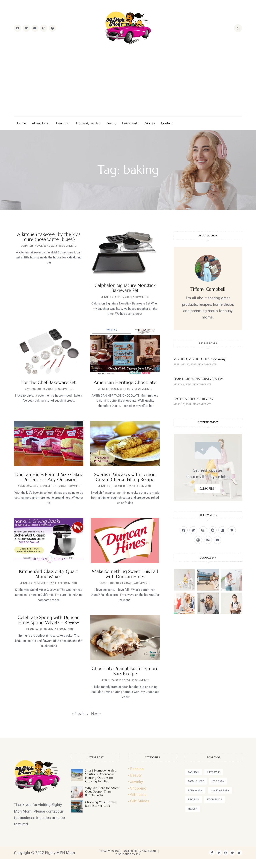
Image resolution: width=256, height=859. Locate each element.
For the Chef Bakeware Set (48, 382)
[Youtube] (35, 28)
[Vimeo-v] (232, 530)
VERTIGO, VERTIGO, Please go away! (200, 359)
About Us (38, 123)
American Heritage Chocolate (125, 382)
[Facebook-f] (212, 853)
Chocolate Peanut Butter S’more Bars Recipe (125, 671)
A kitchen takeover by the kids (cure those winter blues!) (48, 236)
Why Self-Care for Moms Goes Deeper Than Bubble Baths (102, 791)
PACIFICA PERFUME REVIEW (193, 399)
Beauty (111, 123)
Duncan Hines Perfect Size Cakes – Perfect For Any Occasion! (48, 477)
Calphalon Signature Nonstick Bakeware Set (125, 287)
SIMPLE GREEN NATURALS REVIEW (198, 379)
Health (61, 123)
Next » (96, 713)
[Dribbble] (198, 540)
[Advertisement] (128, 81)
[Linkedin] (222, 530)
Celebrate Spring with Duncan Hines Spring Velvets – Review (49, 620)
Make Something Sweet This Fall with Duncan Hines (125, 574)
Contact (167, 123)
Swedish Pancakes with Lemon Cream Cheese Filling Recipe (125, 477)
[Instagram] (43, 28)
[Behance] (208, 540)
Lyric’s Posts (130, 123)
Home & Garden (88, 123)
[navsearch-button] (238, 28)
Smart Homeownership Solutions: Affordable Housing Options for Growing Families (100, 776)
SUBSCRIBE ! (207, 488)
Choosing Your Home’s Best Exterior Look (100, 804)
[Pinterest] (52, 28)
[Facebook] (17, 28)
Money (150, 123)
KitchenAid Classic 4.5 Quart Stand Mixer (48, 574)
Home (21, 123)
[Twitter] (26, 28)
